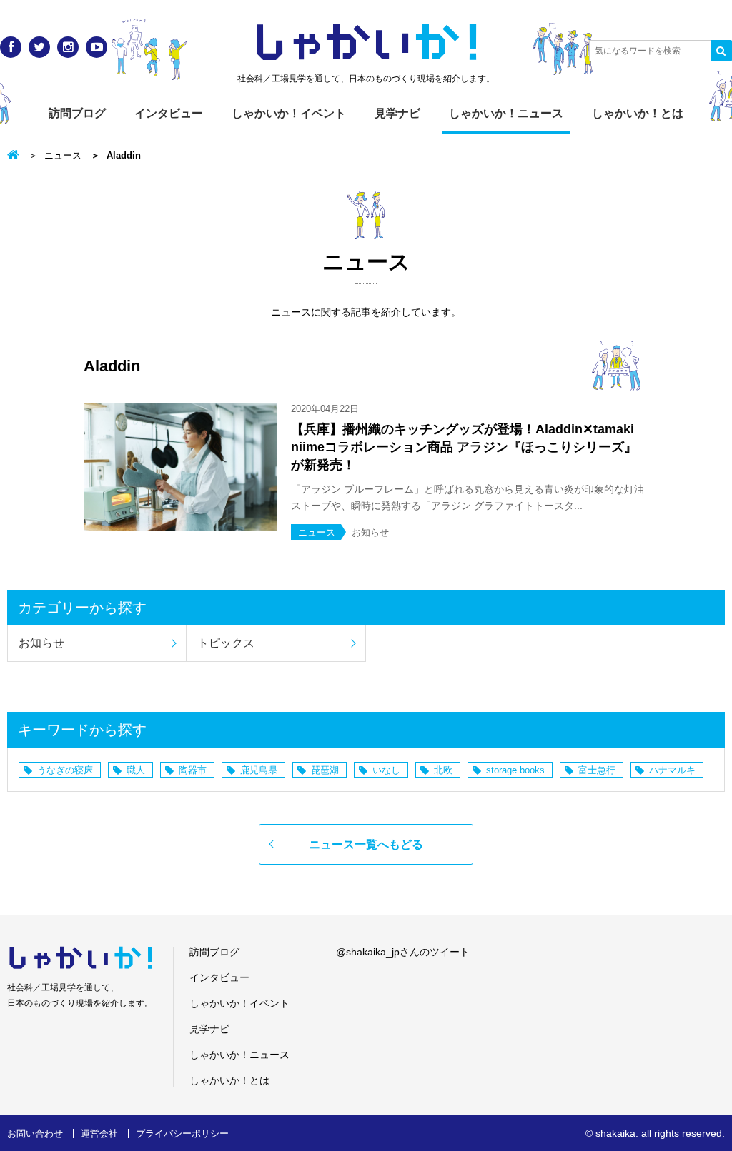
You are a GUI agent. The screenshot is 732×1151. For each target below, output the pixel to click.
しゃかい (366, 42)
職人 (136, 770)
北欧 (443, 770)
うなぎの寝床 (65, 770)
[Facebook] (10, 47)
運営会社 (99, 1133)
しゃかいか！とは (637, 113)
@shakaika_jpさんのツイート (403, 952)
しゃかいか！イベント (289, 113)
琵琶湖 (325, 770)
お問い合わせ (35, 1133)
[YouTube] (96, 47)
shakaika (615, 1133)
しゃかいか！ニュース (506, 113)
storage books (515, 770)
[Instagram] (68, 47)
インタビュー (168, 113)
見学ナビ (397, 113)
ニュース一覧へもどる (366, 844)
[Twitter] (39, 47)
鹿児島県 (258, 770)
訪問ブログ (77, 113)
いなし (386, 770)
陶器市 (193, 770)
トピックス (225, 643)
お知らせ (41, 643)
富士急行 (596, 770)
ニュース (62, 155)
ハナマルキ (672, 770)
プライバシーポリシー (182, 1133)
